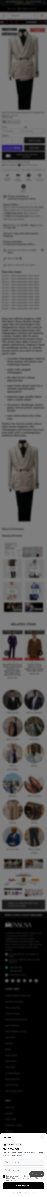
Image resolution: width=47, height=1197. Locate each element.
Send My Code (23, 1185)
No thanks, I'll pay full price (23, 1192)
